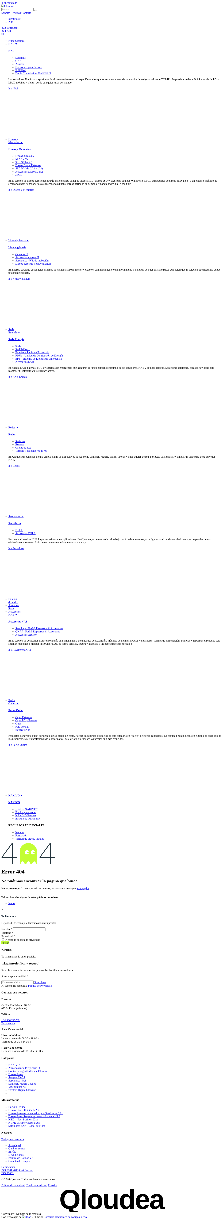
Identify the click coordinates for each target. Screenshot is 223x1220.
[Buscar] (35, 10)
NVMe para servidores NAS (24, 1122)
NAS (11, 50)
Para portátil (22, 726)
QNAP (19, 60)
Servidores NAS (17, 1080)
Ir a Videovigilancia (19, 278)
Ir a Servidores (16, 548)
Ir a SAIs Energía (18, 376)
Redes (12, 434)
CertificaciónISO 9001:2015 (9, 1169)
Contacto (26, 12)
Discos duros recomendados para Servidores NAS (35, 1113)
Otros (18, 723)
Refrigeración (22, 729)
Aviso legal (14, 1145)
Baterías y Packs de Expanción (32, 352)
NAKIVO (14, 802)
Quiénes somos (16, 1148)
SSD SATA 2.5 (23, 162)
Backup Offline (16, 1106)
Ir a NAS (13, 88)
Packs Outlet (15, 710)
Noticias (19, 832)
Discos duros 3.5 (24, 155)
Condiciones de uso (36, 1185)
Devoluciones (16, 1154)
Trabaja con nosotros (12, 1139)
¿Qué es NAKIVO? (26, 809)
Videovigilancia (17, 247)
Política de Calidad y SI (21, 1157)
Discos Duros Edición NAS (23, 1110)
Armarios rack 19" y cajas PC (24, 1067)
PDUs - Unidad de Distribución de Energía (39, 355)
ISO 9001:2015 (9, 27)
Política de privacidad (13, 1185)
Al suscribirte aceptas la (26, 985)
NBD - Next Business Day (23, 1119)
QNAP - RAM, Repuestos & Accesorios (37, 631)
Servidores (14, 523)
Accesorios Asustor (26, 634)
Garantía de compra (19, 1161)
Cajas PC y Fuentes (26, 720)
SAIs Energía (16, 339)
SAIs (18, 346)
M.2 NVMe (21, 159)
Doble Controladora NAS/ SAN (33, 73)
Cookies (52, 1185)
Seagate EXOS (16, 1077)
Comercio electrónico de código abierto (65, 1216)
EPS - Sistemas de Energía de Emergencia (38, 358)
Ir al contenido (9, 2)
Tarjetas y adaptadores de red (31, 450)
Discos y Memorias (19, 149)
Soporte (5, 12)
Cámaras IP (21, 254)
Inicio (11, 903)
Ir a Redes (14, 465)
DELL (19, 530)
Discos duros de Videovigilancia (33, 263)
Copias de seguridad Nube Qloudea (28, 1071)
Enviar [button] (5, 942)
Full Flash (20, 70)
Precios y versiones (25, 812)
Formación (21, 835)
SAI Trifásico (22, 349)
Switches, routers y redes (22, 1083)
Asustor (19, 64)
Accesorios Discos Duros (29, 171)
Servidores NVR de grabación (32, 260)
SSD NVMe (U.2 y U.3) (29, 168)
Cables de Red (23, 447)
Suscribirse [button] (40, 982)
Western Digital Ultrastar (22, 1089)
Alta (10, 21)
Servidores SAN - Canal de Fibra (26, 1125)
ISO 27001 (7, 31)
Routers (19, 444)
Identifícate (14, 18)
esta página (83, 888)
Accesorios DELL (25, 533)
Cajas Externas (23, 717)
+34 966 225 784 (10, 1020)
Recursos (16, 12)
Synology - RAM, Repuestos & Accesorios (39, 628)
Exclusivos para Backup (28, 67)
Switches (20, 441)
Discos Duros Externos (28, 165)
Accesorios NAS (17, 621)
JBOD (18, 174)
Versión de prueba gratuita (29, 838)
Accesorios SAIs (24, 361)
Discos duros (15, 1074)
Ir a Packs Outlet (17, 744)
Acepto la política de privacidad (22, 939)
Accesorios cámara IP (27, 257)
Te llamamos (8, 1023)
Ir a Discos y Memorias (21, 189)
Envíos (12, 1151)
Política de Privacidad (40, 985)
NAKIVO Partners (25, 815)
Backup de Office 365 (27, 818)
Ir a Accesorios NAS (19, 649)
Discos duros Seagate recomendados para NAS (34, 1116)
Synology (20, 57)
